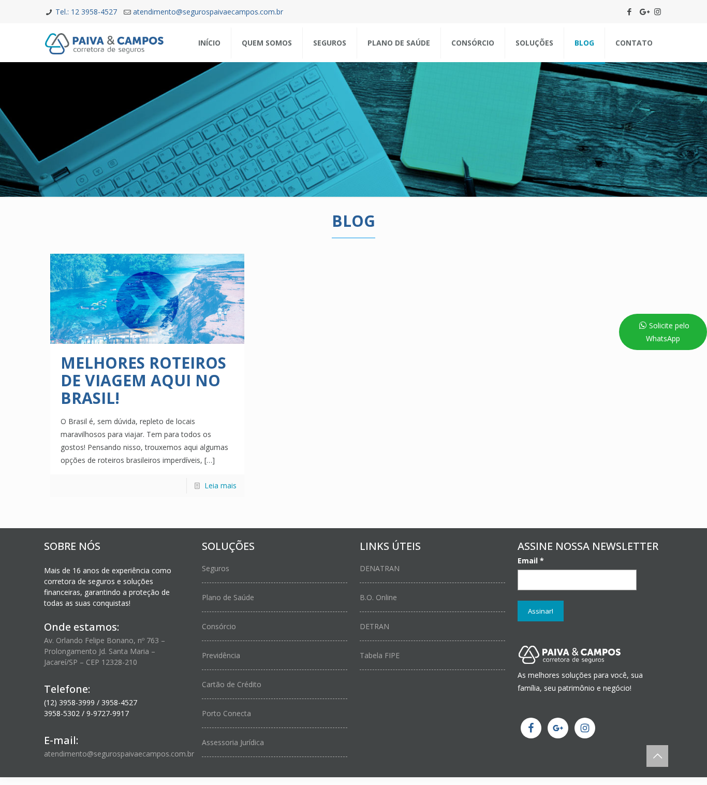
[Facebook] (629, 11)
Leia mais (220, 485)
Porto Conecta (226, 713)
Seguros (215, 568)
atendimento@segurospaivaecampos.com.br (208, 12)
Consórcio (219, 626)
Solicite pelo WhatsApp (667, 332)
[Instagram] (657, 11)
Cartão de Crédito (231, 684)
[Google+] (643, 11)
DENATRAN (380, 568)
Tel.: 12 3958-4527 (86, 12)
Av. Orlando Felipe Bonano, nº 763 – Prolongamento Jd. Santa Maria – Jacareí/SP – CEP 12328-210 (104, 651)
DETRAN (374, 626)
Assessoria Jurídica (233, 742)
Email (531, 560)
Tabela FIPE (380, 655)
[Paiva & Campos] (104, 42)
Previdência (221, 655)
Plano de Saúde (228, 597)
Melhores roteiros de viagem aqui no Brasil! (143, 380)
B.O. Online (378, 597)
